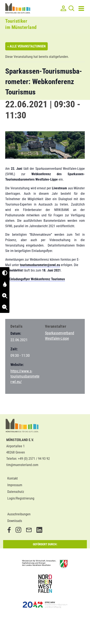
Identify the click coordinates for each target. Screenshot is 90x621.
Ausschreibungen (19, 514)
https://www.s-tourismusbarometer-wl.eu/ (24, 376)
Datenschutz (15, 492)
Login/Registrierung (20, 498)
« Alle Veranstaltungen (26, 46)
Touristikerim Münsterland (21, 24)
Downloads (14, 521)
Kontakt (12, 478)
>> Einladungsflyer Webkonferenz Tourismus (35, 279)
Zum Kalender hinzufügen (27, 307)
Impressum (14, 485)
